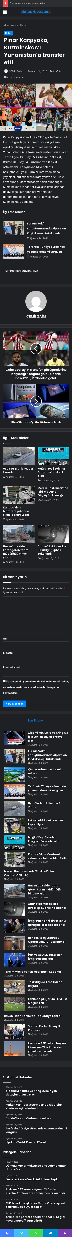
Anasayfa (12, 25)
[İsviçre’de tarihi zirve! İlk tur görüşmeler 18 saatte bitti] (14, 926)
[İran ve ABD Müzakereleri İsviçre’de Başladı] (14, 960)
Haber (23, 25)
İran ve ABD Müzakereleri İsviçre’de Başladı (45, 957)
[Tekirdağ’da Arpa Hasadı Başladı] (14, 987)
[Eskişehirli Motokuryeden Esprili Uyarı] (14, 825)
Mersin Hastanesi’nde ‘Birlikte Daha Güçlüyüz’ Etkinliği (53, 491)
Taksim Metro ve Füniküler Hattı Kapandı (32, 972)
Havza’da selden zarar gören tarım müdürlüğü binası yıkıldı (15, 552)
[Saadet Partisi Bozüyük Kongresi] (14, 1031)
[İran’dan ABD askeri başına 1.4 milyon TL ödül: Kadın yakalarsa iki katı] (14, 1048)
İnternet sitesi (11, 667)
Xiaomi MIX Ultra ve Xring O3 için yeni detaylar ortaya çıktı (48, 737)
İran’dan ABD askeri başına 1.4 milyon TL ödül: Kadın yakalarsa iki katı (47, 1047)
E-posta (9, 652)
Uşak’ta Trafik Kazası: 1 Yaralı (18, 470)
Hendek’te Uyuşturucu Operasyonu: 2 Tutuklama (46, 940)
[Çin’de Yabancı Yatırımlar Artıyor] (14, 774)
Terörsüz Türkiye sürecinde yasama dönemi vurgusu (47, 788)
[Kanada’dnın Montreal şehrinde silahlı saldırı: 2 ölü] (19, 495)
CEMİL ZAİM (15, 71)
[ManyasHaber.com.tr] (36, 12)
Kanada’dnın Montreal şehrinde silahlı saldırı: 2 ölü (16, 511)
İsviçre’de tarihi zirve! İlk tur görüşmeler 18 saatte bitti (47, 923)
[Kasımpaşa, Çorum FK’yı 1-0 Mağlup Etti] (14, 1004)
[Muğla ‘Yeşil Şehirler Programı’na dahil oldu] (53, 456)
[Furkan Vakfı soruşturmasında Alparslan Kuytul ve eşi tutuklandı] (13, 228)
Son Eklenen (36, 720)
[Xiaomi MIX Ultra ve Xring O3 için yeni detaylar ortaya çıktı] (14, 738)
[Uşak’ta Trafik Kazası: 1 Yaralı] (19, 456)
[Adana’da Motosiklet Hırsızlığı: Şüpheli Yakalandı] (53, 534)
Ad (5, 638)
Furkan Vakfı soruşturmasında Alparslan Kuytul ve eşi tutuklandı (46, 228)
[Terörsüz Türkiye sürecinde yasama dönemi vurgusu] (13, 251)
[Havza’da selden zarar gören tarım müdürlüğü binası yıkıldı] (19, 534)
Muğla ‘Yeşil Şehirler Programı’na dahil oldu (51, 472)
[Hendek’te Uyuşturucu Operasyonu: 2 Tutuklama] (14, 943)
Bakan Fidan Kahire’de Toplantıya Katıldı (32, 1016)
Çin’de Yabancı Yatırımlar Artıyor (28, 3)
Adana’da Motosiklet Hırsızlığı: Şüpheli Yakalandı (53, 550)
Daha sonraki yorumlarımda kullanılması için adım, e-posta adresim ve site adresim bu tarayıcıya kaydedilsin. (36, 687)
